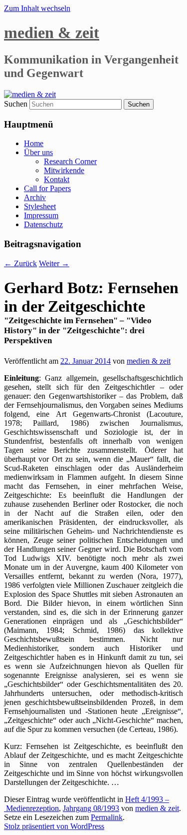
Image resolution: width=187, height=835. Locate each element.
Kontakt (56, 179)
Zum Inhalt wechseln (37, 8)
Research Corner (70, 161)
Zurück (20, 263)
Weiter (54, 263)
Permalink (107, 817)
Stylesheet (40, 206)
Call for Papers (47, 188)
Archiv (35, 197)
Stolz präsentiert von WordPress (54, 826)
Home (33, 143)
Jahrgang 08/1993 (91, 808)
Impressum (41, 215)
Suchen (15, 104)
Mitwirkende (64, 170)
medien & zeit (51, 33)
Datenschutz (43, 224)
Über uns (38, 152)
